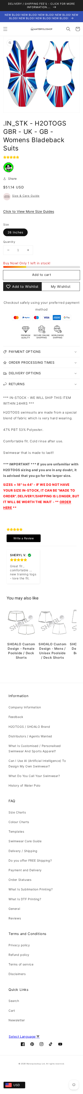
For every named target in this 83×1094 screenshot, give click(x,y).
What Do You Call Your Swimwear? (34, 776)
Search (14, 1001)
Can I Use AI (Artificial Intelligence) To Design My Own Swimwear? (37, 763)
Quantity (9, 241)
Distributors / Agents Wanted (30, 736)
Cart (12, 1010)
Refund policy (19, 955)
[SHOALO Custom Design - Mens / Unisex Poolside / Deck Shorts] (52, 623)
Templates (16, 831)
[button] (5, 29)
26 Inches (15, 232)
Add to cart (41, 275)
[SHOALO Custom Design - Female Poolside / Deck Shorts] (21, 623)
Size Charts (17, 812)
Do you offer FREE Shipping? (30, 860)
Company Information (25, 707)
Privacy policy (19, 945)
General (14, 908)
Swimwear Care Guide (25, 841)
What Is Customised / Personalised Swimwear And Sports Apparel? (35, 748)
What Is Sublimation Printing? (31, 889)
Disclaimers (17, 974)
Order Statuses (20, 879)
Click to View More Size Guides (28, 211)
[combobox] (14, 1085)
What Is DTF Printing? (25, 899)
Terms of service (21, 964)
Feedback (16, 717)
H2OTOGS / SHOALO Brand (29, 726)
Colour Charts (19, 822)
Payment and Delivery (25, 870)
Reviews (15, 918)
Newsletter (17, 1020)
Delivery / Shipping (23, 851)
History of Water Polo (24, 785)
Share (12, 178)
